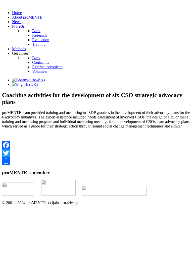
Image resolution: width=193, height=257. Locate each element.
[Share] (96, 161)
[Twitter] (96, 153)
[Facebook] (96, 145)
